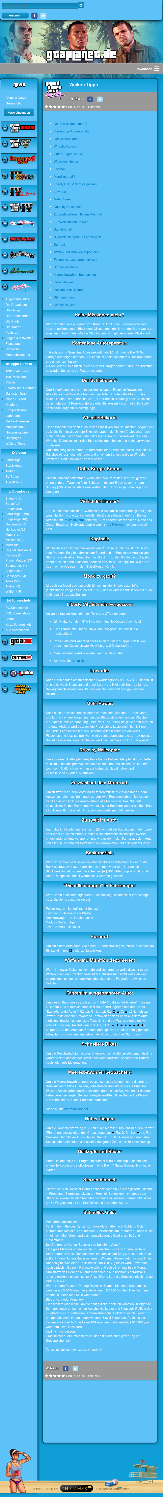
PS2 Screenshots (18, 613)
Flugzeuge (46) (16, 519)
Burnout (59, 244)
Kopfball (60, 169)
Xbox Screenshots (18, 624)
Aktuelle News (16, 97)
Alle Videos (14, 482)
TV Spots (12, 476)
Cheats (11, 382)
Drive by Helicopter (67, 206)
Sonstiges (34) (16, 576)
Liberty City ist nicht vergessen (75, 184)
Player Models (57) (19, 560)
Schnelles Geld (64, 304)
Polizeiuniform (74, 520)
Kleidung (12, 404)
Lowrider (60, 191)
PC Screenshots (17, 607)
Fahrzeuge (13, 460)
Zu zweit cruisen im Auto (71, 221)
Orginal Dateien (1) (19, 550)
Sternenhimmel (64, 297)
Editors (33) (14, 508)
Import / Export (16, 399)
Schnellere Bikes (66, 267)
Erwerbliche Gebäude (21, 387)
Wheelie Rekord (65, 146)
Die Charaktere (16, 304)
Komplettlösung (17, 410)
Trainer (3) (13, 586)
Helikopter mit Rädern (69, 289)
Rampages (13, 438)
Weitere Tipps (15, 443)
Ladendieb (13, 415)
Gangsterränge (16, 393)
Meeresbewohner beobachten (75, 274)
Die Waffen (13, 327)
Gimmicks (12, 349)
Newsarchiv (14, 103)
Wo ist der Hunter (66, 161)
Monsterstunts (15, 426)
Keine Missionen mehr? (70, 123)
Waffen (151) (15, 591)
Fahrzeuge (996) (17, 514)
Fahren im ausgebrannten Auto (75, 259)
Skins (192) (14, 570)
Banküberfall (63, 229)
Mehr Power (62, 199)
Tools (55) (13, 581)
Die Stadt (12, 321)
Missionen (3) (15, 539)
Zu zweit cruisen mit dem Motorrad (78, 214)
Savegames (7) (16, 565)
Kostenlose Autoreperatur (72, 131)
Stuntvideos (14, 465)
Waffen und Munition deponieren (77, 252)
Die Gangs (13, 310)
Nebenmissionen (18, 432)
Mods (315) (13, 545)
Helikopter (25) (16, 529)
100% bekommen (18, 371)
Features (12, 332)
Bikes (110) (14, 498)
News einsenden (19, 112)
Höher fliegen (63, 282)
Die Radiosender (18, 315)
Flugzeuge (13, 343)
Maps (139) (13, 534)
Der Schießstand (66, 138)
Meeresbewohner (18, 354)
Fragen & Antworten (20, 338)
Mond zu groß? (64, 176)
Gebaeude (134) (17, 524)
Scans (10, 618)
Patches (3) (14, 555)
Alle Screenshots (18, 630)
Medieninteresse (17, 421)
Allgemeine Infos (17, 299)
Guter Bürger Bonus (68, 154)
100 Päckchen (16, 376)
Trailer (10, 471)
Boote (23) (13, 503)
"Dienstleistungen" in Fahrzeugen (77, 237)
